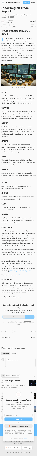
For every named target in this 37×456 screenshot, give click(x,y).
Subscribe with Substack (19, 426)
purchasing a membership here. (20, 271)
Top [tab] (4, 376)
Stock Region (9, 20)
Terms (31, 441)
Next (31, 337)
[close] (31, 392)
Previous (7, 337)
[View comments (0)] (9, 26)
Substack (9, 452)
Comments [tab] (6, 353)
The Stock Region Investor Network (11, 382)
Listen (33, 21)
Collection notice (19, 443)
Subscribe (26, 2)
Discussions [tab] (15, 376)
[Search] (34, 376)
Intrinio (21, 441)
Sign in (33, 2)
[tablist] (9, 353)
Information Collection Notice (14, 433)
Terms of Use (18, 432)
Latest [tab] (8, 376)
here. (20, 275)
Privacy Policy (28, 433)
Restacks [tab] (13, 353)
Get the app (27, 448)
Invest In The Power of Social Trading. (13, 385)
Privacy (26, 441)
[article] (18, 385)
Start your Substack (14, 448)
